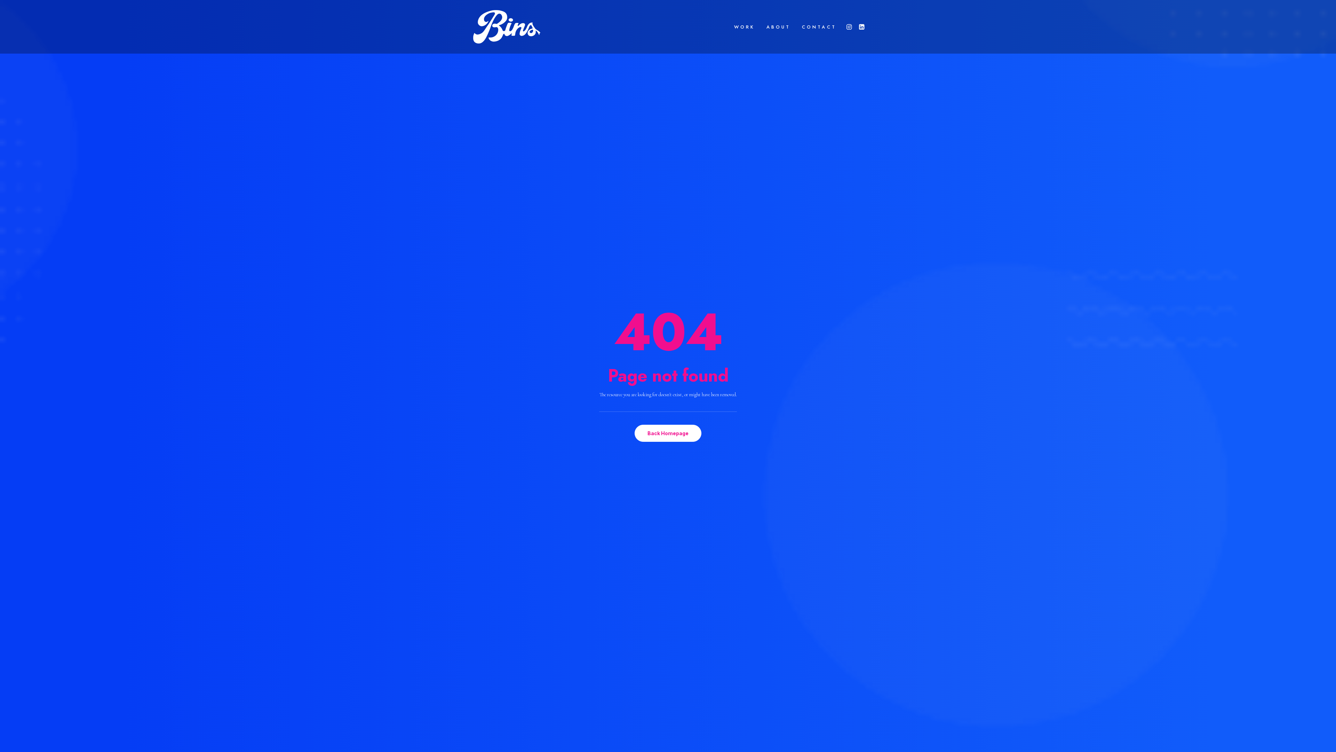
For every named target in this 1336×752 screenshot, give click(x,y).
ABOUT (778, 27)
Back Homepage (668, 433)
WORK (744, 27)
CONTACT (819, 27)
